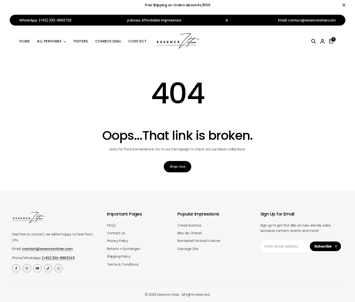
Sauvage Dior (188, 248)
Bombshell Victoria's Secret (199, 240)
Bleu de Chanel (189, 233)
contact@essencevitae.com (312, 20)
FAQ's (111, 225)
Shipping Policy (118, 256)
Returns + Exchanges (123, 248)
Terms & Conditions (123, 264)
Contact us (116, 233)
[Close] (343, 5)
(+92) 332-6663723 (55, 20)
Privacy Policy (117, 240)
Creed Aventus (189, 225)
